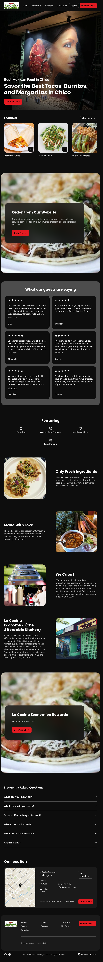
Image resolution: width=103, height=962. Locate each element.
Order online (86, 901)
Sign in (74, 5)
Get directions (84, 874)
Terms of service (27, 943)
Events (24, 926)
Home (24, 922)
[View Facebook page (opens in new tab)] (5, 954)
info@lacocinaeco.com (67, 887)
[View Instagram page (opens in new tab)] (9, 954)
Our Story (36, 5)
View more (12, 317)
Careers (49, 5)
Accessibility (42, 943)
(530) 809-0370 (64, 884)
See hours (70, 901)
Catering (25, 930)
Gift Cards (62, 5)
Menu (25, 5)
